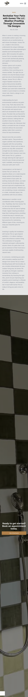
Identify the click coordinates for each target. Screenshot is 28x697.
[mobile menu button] (25, 3)
